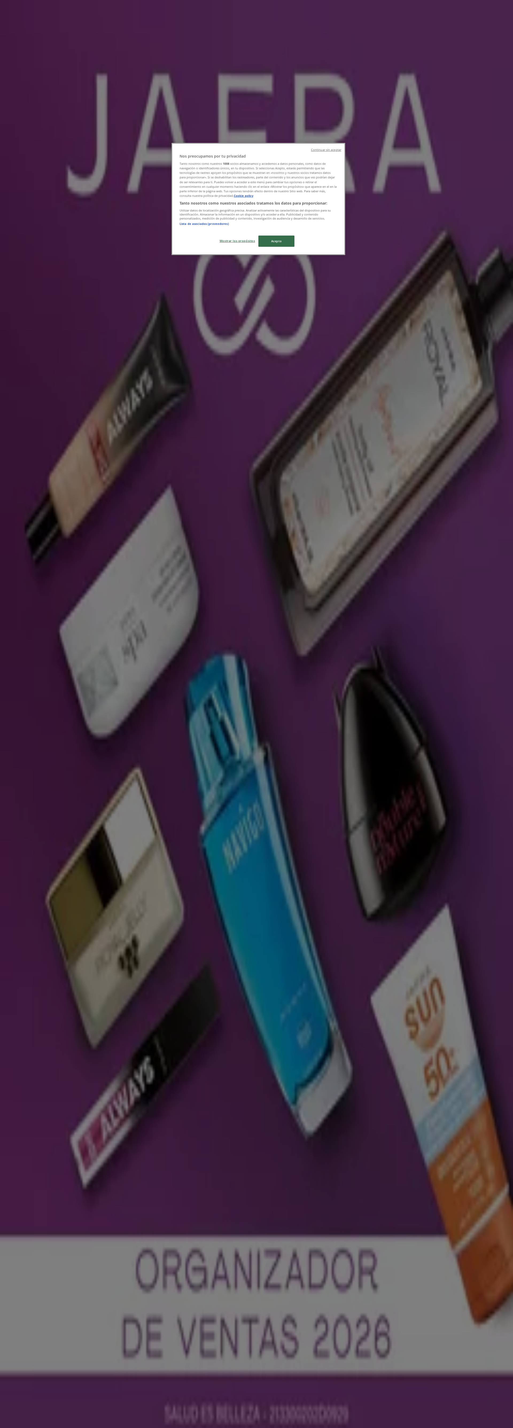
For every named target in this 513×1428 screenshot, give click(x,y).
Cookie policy (243, 196)
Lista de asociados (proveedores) (204, 224)
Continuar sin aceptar (326, 150)
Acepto (276, 241)
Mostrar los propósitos (237, 241)
